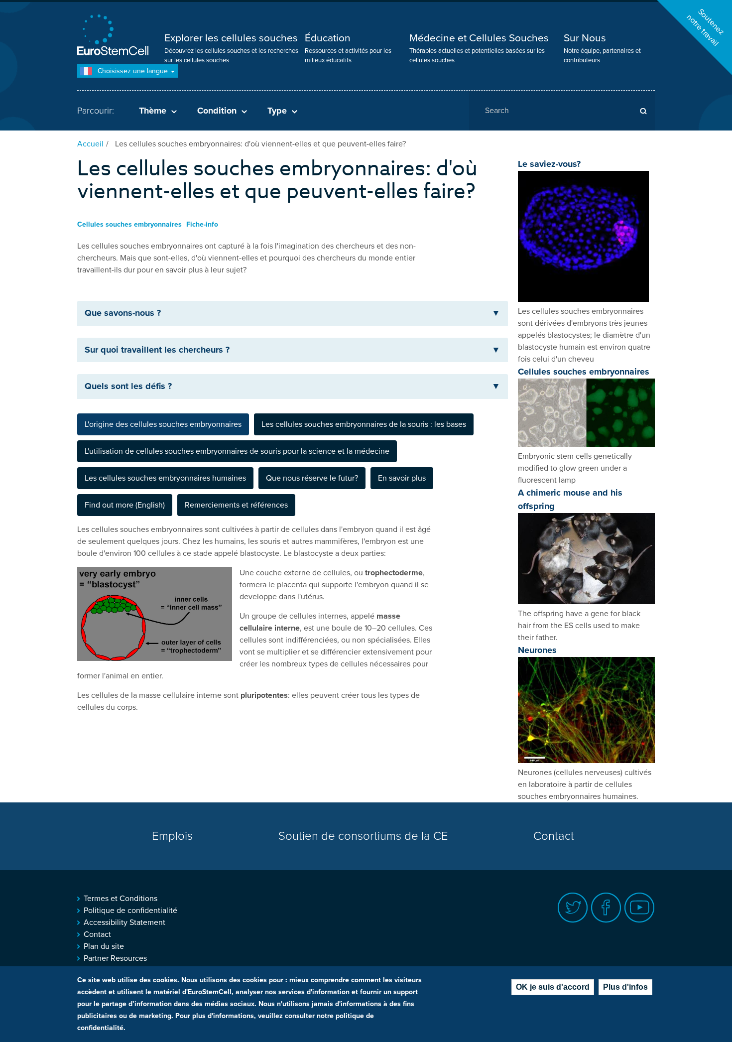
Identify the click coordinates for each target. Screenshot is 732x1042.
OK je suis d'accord (553, 987)
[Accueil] (114, 36)
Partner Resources (115, 958)
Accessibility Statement (124, 922)
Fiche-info (202, 224)
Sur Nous (585, 38)
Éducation (328, 38)
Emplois (172, 836)
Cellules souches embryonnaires (129, 224)
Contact (553, 836)
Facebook (606, 908)
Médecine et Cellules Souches (479, 38)
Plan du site (104, 946)
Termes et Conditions (120, 899)
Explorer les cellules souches (231, 38)
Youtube (639, 908)
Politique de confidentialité (130, 910)
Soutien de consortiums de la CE (363, 836)
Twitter (573, 908)
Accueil (90, 144)
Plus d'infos (625, 987)
